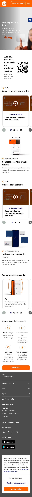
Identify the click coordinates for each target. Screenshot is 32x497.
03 (17, 130)
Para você (5, 408)
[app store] (8, 442)
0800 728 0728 (10, 411)
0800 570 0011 (13, 414)
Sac (3, 411)
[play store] (8, 447)
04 (21, 130)
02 (14, 130)
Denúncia (5, 416)
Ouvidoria (5, 414)
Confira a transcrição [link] (15, 114)
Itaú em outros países (10, 423)
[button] (18, 3)
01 (11, 130)
